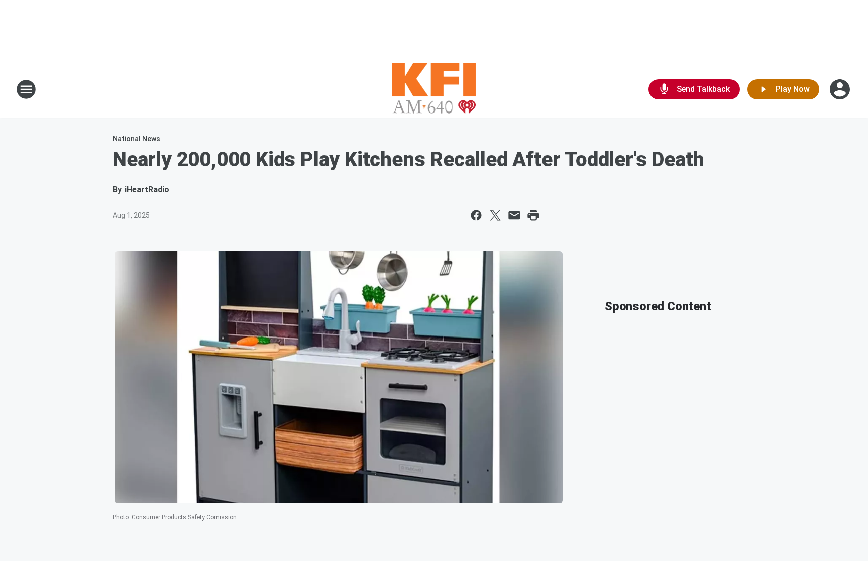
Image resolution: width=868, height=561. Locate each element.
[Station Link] (434, 89)
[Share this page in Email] (514, 215)
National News (136, 139)
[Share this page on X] (495, 215)
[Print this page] (533, 215)
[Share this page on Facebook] (476, 215)
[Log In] (841, 89)
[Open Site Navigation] (26, 89)
